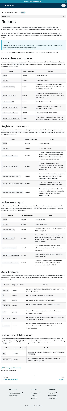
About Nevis (51, 393)
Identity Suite (13, 395)
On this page (6, 16)
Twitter (33, 395)
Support (33, 398)
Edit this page (7, 368)
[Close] (66, 1)
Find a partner (35, 393)
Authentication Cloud (15, 393)
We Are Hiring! (52, 395)
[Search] (63, 5)
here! (39, 1)
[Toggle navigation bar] (2, 5)
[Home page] (2, 12)
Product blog (51, 398)
